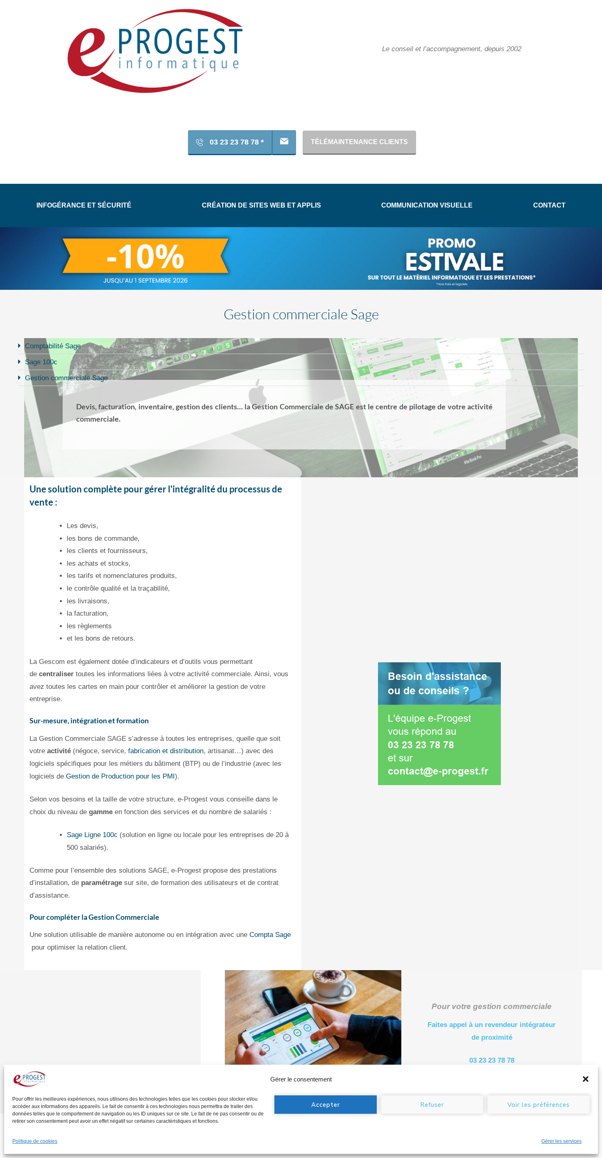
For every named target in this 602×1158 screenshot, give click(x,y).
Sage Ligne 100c (92, 835)
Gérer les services (561, 1141)
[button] (586, 1079)
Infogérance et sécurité (83, 205)
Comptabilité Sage (53, 346)
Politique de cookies (34, 1141)
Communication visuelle (427, 205)
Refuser (432, 1105)
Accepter (325, 1105)
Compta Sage (270, 935)
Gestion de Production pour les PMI (120, 776)
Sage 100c (41, 362)
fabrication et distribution (166, 751)
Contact (549, 205)
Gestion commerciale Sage (66, 378)
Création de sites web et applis (261, 205)
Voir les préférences (538, 1105)
